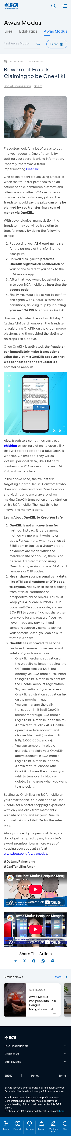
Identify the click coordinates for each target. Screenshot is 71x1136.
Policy (35, 1075)
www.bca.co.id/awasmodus (25, 853)
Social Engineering (17, 86)
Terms (62, 1075)
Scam (38, 86)
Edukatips (28, 31)
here (62, 1110)
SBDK (8, 1075)
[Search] (53, 6)
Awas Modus (55, 31)
